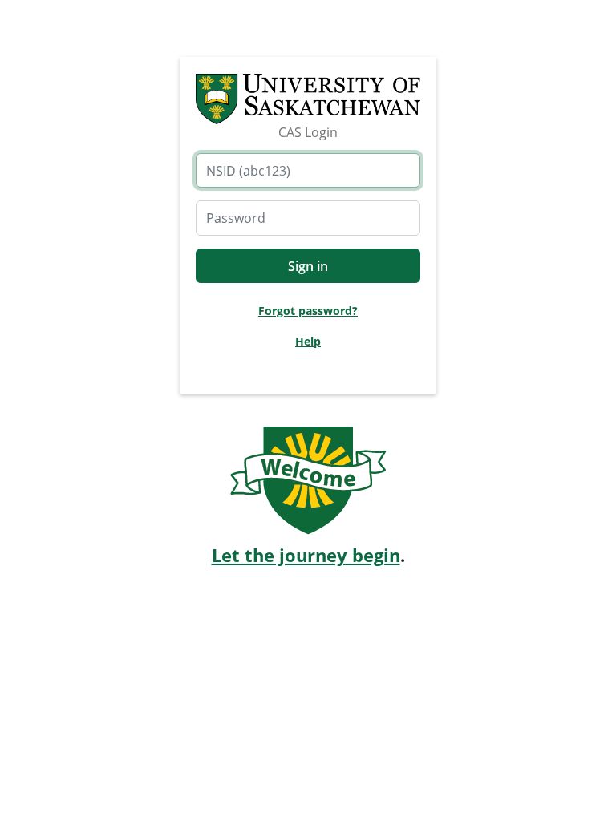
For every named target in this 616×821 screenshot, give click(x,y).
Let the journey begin (306, 555)
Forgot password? (308, 310)
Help (308, 341)
